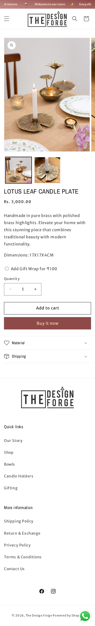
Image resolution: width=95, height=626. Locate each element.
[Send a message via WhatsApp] (85, 616)
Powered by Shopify (68, 615)
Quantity (12, 279)
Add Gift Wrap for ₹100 (33, 268)
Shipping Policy (19, 521)
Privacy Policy (17, 545)
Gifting (10, 488)
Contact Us (14, 568)
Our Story (13, 440)
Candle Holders (18, 476)
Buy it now (48, 323)
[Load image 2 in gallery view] (47, 170)
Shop (8, 452)
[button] (6, 18)
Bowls (9, 464)
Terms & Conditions (23, 557)
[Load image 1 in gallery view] (18, 170)
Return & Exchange (22, 533)
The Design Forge (39, 615)
